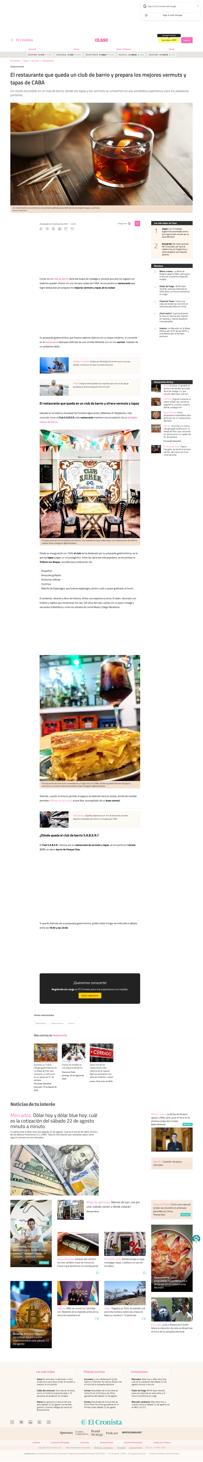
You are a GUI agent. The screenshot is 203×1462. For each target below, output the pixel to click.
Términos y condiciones (103, 1447)
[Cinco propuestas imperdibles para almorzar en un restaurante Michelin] (156, 415)
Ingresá (187, 40)
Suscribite (84, 1442)
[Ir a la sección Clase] (101, 40)
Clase (25, 60)
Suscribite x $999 (169, 40)
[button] (196, 1239)
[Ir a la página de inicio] (24, 39)
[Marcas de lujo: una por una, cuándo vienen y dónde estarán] (70, 1213)
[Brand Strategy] (97, 1433)
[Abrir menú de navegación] (12, 40)
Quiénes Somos (106, 1442)
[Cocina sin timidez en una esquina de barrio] (73, 1052)
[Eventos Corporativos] (81, 1433)
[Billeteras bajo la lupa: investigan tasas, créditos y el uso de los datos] (125, 1244)
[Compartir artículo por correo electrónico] (65, 229)
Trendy (171, 49)
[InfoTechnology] (132, 1433)
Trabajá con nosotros (161, 1442)
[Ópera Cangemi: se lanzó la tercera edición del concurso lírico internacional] (156, 449)
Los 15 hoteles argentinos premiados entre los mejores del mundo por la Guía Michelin (175, 233)
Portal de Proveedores (133, 1442)
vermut (71, 1023)
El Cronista (15, 60)
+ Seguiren (125, 224)
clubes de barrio (57, 1023)
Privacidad (121, 1447)
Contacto (36, 1442)
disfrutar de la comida (61, 800)
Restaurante (48, 60)
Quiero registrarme (90, 995)
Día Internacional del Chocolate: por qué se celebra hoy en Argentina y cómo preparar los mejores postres (175, 249)
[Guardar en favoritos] (137, 223)
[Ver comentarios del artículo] (72, 229)
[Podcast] (112, 1433)
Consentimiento (135, 1447)
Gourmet (32, 49)
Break (76, 49)
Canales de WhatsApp (60, 1442)
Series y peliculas (123, 49)
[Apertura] (66, 1433)
